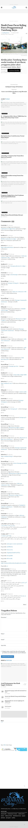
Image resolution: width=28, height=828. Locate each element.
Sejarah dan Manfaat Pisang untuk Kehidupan (15, 696)
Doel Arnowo (8, 706)
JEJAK (23, 815)
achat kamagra (14, 274)
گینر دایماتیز (3, 580)
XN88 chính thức (5, 569)
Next (24, 604)
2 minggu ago (10, 593)
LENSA (13, 817)
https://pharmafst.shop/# (7, 247)
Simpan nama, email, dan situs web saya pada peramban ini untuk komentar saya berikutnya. (14, 652)
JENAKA (3, 817)
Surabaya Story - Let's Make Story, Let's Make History (15, 808)
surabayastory (5, 32)
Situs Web (3, 645)
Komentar (4, 617)
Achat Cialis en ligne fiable (20, 374)
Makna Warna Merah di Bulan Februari (12, 215)
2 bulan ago (13, 569)
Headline (4, 113)
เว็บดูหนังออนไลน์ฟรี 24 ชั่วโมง (13, 552)
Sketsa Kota (5, 133)
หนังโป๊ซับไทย (10, 546)
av (7, 566)
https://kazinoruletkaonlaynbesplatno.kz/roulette (13, 563)
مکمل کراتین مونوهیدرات (6, 535)
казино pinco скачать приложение (14, 543)
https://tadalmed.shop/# (7, 456)
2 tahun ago (4, 119)
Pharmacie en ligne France (16, 495)
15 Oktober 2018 (14, 32)
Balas (3, 232)
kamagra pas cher (13, 366)
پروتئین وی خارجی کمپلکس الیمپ (7, 523)
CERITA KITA (21, 813)
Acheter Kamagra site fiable (20, 463)
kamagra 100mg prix (13, 283)
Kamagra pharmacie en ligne (18, 266)
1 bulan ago (9, 580)
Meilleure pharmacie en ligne (8, 238)
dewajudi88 (10, 555)
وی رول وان (3, 594)
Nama (3, 633)
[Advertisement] (14, 1)
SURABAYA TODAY (12, 813)
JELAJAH (8, 817)
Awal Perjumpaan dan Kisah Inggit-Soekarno (10, 684)
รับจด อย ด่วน (10, 549)
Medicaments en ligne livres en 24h (18, 473)
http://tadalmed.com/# (6, 383)
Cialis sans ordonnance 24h (19, 291)
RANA (2, 815)
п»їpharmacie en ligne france (8, 228)
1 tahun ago (10, 225)
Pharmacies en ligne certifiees (16, 427)
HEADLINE (4, 813)
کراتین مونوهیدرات (4, 533)
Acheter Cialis (22, 391)
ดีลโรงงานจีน (9, 558)
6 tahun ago (4, 216)
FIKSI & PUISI (8, 815)
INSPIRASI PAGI (17, 815)
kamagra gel (14, 409)
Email (3, 639)
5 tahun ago (4, 178)
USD (5, 745)
